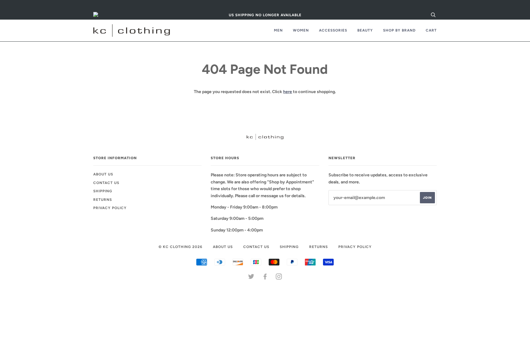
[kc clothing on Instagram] (279, 278)
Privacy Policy (110, 208)
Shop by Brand (399, 30)
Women (301, 30)
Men (278, 30)
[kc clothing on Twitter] (251, 278)
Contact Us (106, 183)
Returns (102, 199)
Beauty (365, 30)
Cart (431, 30)
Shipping (102, 191)
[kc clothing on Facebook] (265, 278)
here (287, 91)
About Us (103, 174)
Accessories (333, 30)
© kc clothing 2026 (180, 247)
